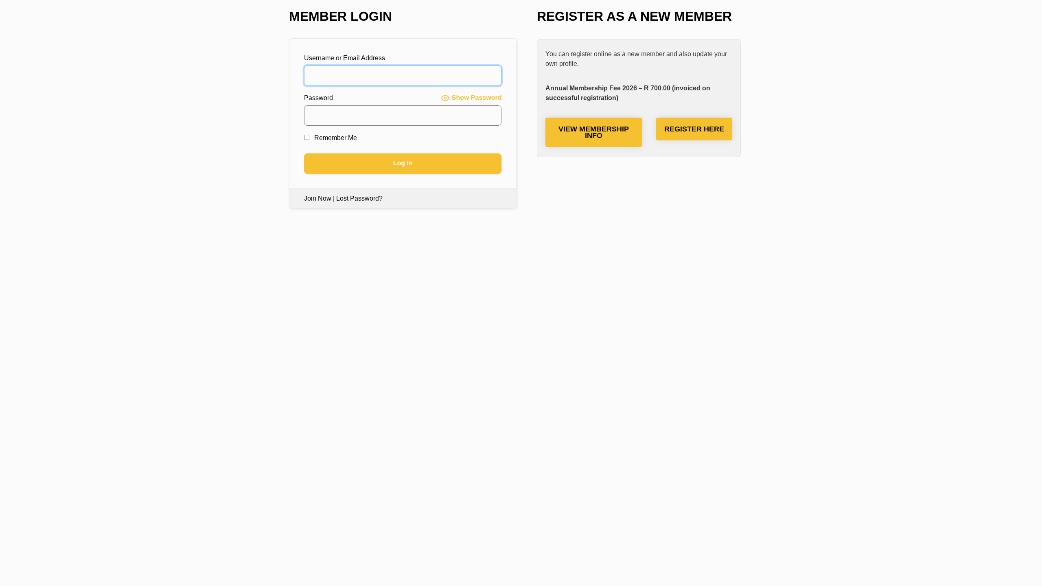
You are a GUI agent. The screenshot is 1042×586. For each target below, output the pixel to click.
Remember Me (335, 137)
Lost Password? (359, 198)
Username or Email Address (344, 58)
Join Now (317, 198)
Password (318, 97)
